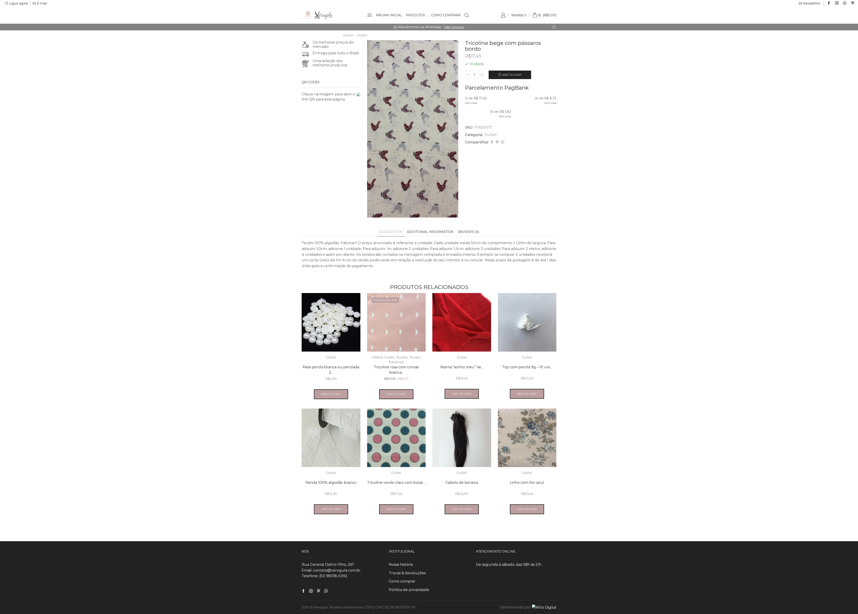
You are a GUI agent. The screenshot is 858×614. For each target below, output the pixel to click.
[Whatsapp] (844, 3)
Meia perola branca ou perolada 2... (331, 370)
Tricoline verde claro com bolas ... (396, 482)
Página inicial (389, 15)
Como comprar (446, 15)
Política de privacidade (409, 590)
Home (348, 35)
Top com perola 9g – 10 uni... (527, 367)
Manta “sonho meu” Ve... (461, 367)
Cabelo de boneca (462, 482)
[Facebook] (829, 3)
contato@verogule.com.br (337, 570)
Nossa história (401, 564)
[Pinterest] (852, 3)
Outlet (362, 35)
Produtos (415, 15)
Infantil (377, 357)
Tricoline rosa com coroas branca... (396, 370)
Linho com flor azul (527, 482)
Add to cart (512, 74)
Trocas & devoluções (407, 573)
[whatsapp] (502, 142)
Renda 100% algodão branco (330, 482)
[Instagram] (837, 3)
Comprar (491, 27)
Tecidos (402, 357)
